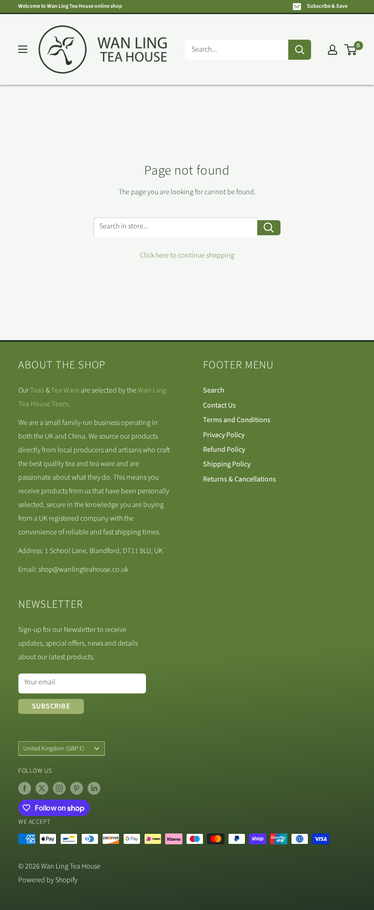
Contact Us (219, 405)
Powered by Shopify (48, 880)
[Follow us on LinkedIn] (94, 788)
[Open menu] (22, 49)
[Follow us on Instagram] (59, 788)
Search (213, 390)
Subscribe (51, 706)
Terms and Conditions (236, 420)
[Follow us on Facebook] (24, 788)
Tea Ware (65, 390)
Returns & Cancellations (239, 479)
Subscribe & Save (327, 6)
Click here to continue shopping (187, 255)
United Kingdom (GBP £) (53, 748)
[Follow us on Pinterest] (76, 788)
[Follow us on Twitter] (42, 788)
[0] (351, 49)
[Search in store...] (268, 227)
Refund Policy (224, 450)
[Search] (299, 50)
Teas (37, 390)
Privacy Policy (223, 435)
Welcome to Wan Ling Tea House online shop (70, 6)
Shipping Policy (226, 464)
